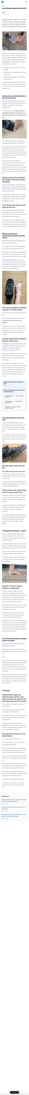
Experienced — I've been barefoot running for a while (13, 407)
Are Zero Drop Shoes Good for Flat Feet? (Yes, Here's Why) (13, 808)
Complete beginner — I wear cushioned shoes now (14, 396)
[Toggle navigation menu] (26, 1)
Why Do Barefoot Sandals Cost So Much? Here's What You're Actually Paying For (14, 800)
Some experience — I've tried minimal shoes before (13, 402)
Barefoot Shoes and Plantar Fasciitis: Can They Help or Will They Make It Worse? (14, 815)
